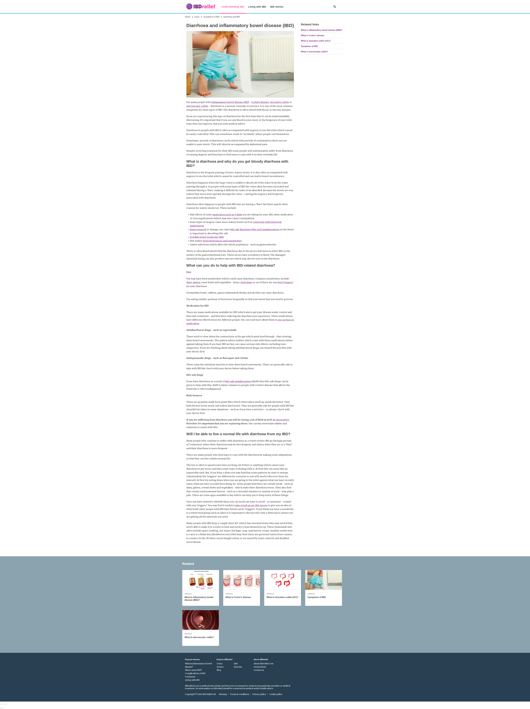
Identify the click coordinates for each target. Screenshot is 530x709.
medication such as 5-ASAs (227, 214)
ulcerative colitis (279, 102)
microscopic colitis (197, 106)
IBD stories (276, 6)
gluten (196, 282)
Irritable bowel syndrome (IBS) (207, 237)
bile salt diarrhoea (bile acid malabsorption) (254, 229)
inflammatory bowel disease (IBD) (230, 102)
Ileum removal (198, 229)
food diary (246, 282)
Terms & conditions (239, 694)
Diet (236, 663)
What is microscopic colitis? (314, 51)
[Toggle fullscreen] (4, 704)
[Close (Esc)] (0, 704)
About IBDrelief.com (263, 663)
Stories (220, 667)
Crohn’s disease (260, 102)
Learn (196, 17)
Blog (219, 670)
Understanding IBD (233, 6)
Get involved (260, 667)
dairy (189, 282)
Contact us (259, 670)
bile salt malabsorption (238, 381)
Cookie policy (275, 694)
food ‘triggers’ (285, 282)
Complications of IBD (195, 673)
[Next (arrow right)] (2, 708)
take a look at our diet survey (251, 505)
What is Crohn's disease (312, 35)
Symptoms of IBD (211, 17)
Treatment (190, 676)
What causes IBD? (193, 670)
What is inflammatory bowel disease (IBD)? (321, 30)
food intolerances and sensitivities (222, 240)
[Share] (2, 704)
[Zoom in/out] (6, 704)
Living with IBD (257, 6)
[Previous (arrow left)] (0, 708)
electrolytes (282, 419)
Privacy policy (259, 694)
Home (187, 17)
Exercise (238, 667)
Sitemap (223, 694)
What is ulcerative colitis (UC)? (316, 41)
